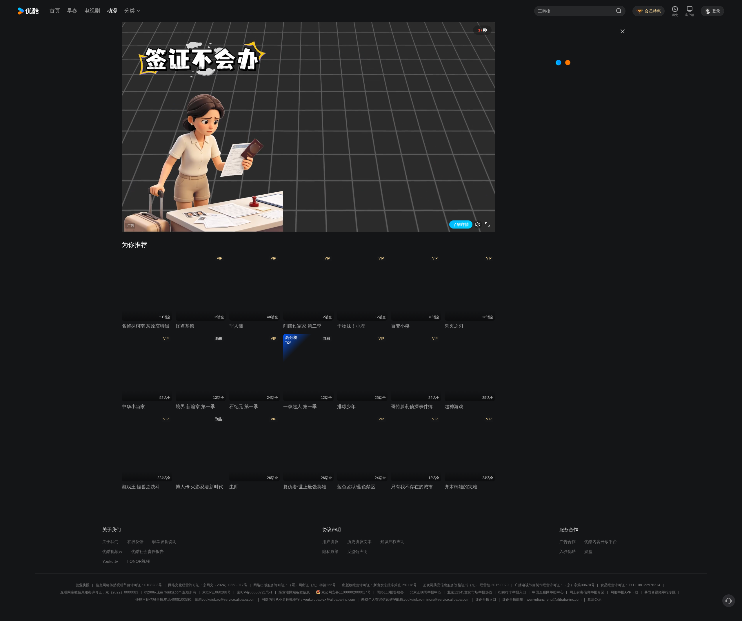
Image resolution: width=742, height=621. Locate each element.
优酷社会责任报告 (147, 551)
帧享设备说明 (164, 541)
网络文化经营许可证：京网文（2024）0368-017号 (207, 585)
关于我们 (110, 541)
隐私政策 (330, 551)
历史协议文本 (359, 541)
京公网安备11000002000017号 (346, 592)
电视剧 (92, 11)
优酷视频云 (112, 551)
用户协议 (330, 541)
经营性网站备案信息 (294, 592)
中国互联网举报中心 (547, 592)
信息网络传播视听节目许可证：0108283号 (129, 585)
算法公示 (594, 600)
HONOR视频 (138, 561)
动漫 (112, 11)
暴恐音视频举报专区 (660, 592)
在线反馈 (135, 541)
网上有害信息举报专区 (587, 592)
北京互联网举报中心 (425, 592)
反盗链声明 (357, 551)
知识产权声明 (392, 541)
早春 (72, 11)
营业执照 (83, 585)
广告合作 (567, 541)
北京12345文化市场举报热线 (469, 592)
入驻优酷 (567, 551)
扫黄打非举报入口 (512, 592)
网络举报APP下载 (624, 592)
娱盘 (588, 551)
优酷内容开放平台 (600, 541)
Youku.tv (110, 561)
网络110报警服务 (390, 592)
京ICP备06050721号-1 (254, 592)
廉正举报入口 (485, 600)
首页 (55, 11)
